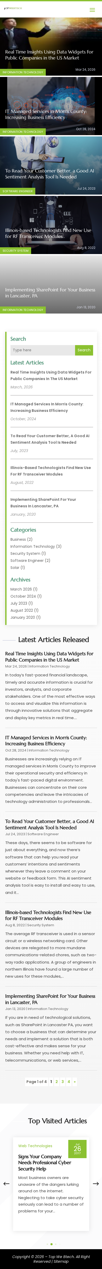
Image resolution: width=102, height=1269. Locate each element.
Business (18, 539)
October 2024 (23, 596)
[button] (96, 1184)
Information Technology (23, 72)
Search (84, 350)
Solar (14, 567)
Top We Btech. (61, 1256)
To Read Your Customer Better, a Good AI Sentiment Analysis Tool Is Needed (49, 174)
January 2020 (22, 617)
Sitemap (61, 1261)
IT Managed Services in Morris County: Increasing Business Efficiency (46, 114)
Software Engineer (18, 191)
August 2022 (21, 610)
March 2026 (21, 589)
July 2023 (18, 603)
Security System (16, 251)
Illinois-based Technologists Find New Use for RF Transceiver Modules (48, 233)
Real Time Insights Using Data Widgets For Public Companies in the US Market (49, 55)
